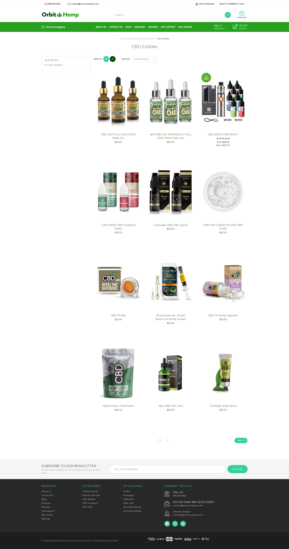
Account (219, 27)
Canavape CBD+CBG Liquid (170, 225)
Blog (128, 26)
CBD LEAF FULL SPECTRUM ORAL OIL (118, 136)
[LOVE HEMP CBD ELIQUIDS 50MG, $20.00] (118, 192)
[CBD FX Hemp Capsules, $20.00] (223, 282)
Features (139, 26)
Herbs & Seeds (90, 491)
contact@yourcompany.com (84, 4)
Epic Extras (185, 26)
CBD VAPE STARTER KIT (223, 134)
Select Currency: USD (231, 4)
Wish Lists (242, 17)
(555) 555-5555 (53, 4)
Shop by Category (55, 26)
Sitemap (45, 518)
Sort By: (126, 59)
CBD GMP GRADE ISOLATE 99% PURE (223, 227)
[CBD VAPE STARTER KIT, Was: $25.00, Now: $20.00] (223, 101)
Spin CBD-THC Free (171, 405)
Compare (137, 75)
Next (240, 440)
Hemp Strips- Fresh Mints (118, 405)
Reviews (153, 26)
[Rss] (183, 524)
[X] (175, 524)
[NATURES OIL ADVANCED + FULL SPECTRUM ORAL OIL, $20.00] (171, 101)
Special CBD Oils (91, 495)
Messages (128, 495)
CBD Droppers (90, 503)
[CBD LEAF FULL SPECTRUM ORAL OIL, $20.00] (118, 101)
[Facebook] (167, 524)
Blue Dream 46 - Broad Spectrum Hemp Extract (170, 317)
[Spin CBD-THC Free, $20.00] (171, 373)
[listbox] (144, 59)
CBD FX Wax (118, 315)
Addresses (128, 499)
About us (101, 26)
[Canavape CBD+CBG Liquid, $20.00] (171, 192)
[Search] (228, 15)
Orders (126, 491)
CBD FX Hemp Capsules (223, 315)
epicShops (112, 540)
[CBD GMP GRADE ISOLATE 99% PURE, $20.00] (223, 192)
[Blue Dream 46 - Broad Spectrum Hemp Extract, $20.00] (171, 282)
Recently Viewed (132, 507)
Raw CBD (87, 507)
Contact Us (116, 26)
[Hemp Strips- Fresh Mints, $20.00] (118, 373)
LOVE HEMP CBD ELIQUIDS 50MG (118, 227)
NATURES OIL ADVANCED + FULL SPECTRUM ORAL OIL (170, 136)
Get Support (168, 26)
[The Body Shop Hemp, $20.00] (223, 373)
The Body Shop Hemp (223, 405)
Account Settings (132, 511)
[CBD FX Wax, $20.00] (118, 282)
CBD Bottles (88, 499)
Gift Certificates (206, 4)
